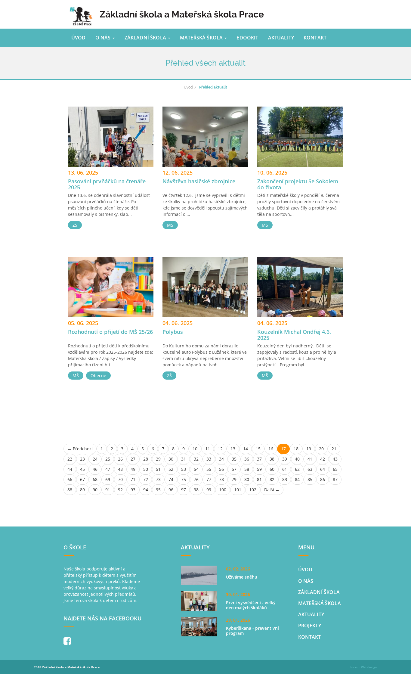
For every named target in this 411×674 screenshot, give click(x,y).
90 (95, 489)
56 (221, 469)
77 (208, 479)
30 (170, 459)
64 (322, 469)
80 (246, 479)
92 (120, 489)
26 (120, 459)
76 (196, 479)
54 (196, 469)
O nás (103, 37)
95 (158, 489)
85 (309, 479)
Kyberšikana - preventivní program (252, 630)
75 (183, 479)
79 (234, 479)
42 (322, 459)
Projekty (309, 625)
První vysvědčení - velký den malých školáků (251, 605)
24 (95, 459)
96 (170, 489)
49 (133, 469)
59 (259, 469)
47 (107, 469)
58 (246, 469)
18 (296, 449)
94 (145, 489)
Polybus (172, 331)
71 (133, 479)
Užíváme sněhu (241, 577)
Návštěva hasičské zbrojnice (198, 181)
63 (309, 469)
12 (220, 449)
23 (82, 459)
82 (272, 479)
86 (322, 479)
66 (69, 479)
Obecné (98, 375)
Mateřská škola (202, 37)
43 (335, 459)
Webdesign (363, 667)
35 (234, 459)
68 (95, 479)
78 (221, 479)
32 (196, 459)
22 (69, 459)
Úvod (78, 37)
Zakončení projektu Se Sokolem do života (297, 184)
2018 (67, 667)
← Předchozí (80, 449)
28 (145, 459)
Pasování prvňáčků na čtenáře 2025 (107, 184)
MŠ (170, 225)
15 (258, 449)
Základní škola (146, 37)
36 (246, 459)
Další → (272, 489)
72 (145, 479)
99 (208, 489)
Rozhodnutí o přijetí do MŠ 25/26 (110, 331)
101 (237, 489)
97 (183, 489)
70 (120, 479)
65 (335, 469)
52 (170, 469)
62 (297, 469)
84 (297, 479)
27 (133, 459)
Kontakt (315, 37)
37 (259, 459)
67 (82, 479)
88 (69, 489)
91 (107, 489)
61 (284, 469)
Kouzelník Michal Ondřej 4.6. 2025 (294, 334)
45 (82, 469)
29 (158, 459)
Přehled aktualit (213, 87)
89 (82, 489)
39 (284, 459)
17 (283, 449)
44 (69, 469)
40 (297, 459)
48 (120, 469)
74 (170, 479)
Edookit (247, 37)
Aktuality (281, 37)
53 (183, 469)
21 (334, 449)
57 (234, 469)
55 (208, 469)
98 (196, 489)
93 (133, 489)
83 (284, 479)
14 (245, 449)
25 (107, 459)
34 (221, 459)
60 (272, 469)
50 (145, 469)
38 (272, 459)
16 (270, 449)
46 (95, 469)
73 (158, 479)
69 (107, 479)
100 (222, 489)
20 (321, 449)
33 (208, 459)
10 (195, 449)
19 (308, 449)
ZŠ (75, 225)
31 (183, 459)
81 (259, 479)
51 (158, 469)
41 (309, 459)
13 (232, 449)
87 (335, 479)
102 (252, 489)
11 (207, 449)
